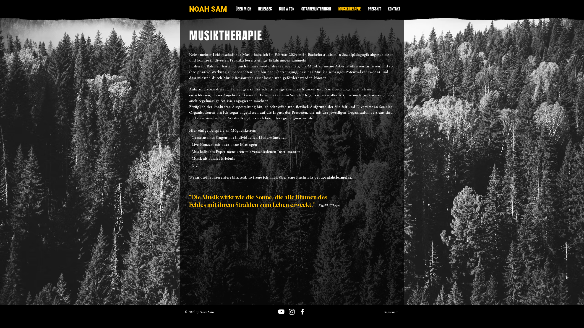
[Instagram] (292, 311)
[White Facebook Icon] (302, 311)
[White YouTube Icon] (281, 311)
